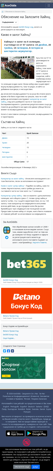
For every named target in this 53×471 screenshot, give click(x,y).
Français (27, 412)
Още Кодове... (9, 338)
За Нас (42, 393)
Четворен (6, 147)
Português (14, 406)
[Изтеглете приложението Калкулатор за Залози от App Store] (15, 434)
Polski (28, 409)
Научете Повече (39, 242)
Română (21, 409)
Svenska (35, 409)
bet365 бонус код (26, 27)
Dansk (42, 409)
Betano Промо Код (10, 331)
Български (12, 409)
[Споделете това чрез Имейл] (12, 351)
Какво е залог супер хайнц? (12, 186)
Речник (27, 399)
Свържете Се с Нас (30, 393)
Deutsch (31, 406)
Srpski (48, 409)
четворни (22, 48)
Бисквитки (44, 396)
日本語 (46, 406)
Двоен (4, 138)
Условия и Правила (14, 399)
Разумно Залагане (39, 399)
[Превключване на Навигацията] (49, 5)
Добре (35, 467)
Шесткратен (7, 157)
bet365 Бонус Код (10, 334)
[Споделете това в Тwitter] (5, 351)
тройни (8, 48)
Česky (4, 409)
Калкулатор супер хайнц (11, 195)
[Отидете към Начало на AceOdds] (8, 5)
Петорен (5, 152)
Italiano (39, 406)
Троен (4, 143)
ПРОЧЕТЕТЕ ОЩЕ (22, 467)
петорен (36, 48)
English (6, 406)
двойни (43, 45)
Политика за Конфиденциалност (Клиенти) (21, 396)
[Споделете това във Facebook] (9, 351)
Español (23, 406)
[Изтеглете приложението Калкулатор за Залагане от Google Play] (36, 434)
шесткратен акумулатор (18, 51)
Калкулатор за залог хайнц (12, 178)
